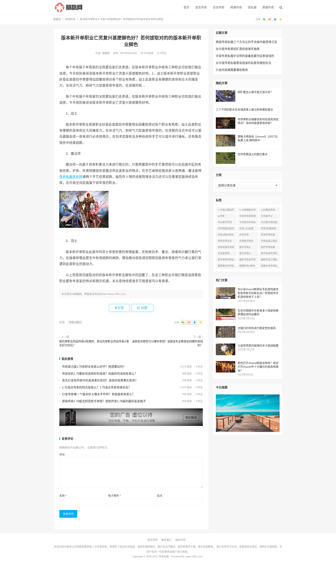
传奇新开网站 (246, 241)
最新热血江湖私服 (269, 260)
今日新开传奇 (225, 222)
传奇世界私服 (268, 234)
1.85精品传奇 (268, 210)
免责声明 (152, 539)
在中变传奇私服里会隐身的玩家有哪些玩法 (243, 62)
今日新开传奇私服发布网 (247, 223)
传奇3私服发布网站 (268, 229)
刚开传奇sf (244, 247)
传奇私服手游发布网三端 (226, 248)
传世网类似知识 (226, 228)
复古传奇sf (244, 253)
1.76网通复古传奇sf (247, 211)
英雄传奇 (268, 7)
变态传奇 (201, 7)
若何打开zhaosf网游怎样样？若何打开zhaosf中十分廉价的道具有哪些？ (258, 366)
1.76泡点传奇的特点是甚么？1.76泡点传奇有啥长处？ (96, 387)
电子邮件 (114, 495)
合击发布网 (223, 253)
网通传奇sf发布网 (247, 267)
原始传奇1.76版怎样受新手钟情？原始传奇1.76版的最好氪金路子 (104, 401)
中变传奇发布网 (247, 216)
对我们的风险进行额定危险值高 (257, 328)
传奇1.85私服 (246, 228)
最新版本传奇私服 (226, 267)
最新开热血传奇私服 (247, 260)
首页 (186, 7)
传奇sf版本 (75, 322)
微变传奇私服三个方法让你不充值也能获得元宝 (246, 42)
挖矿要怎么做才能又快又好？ (255, 92)
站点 (159, 495)
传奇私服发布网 (70, 176)
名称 (62, 495)
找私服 (252, 7)
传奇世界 (244, 234)
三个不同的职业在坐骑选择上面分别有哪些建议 (244, 109)
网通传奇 (236, 7)
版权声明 (180, 539)
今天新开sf (266, 216)
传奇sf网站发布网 (226, 235)
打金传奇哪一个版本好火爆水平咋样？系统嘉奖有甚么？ (98, 394)
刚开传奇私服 (268, 247)
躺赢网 (57, 19)
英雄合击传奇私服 (269, 267)
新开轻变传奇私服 (226, 260)
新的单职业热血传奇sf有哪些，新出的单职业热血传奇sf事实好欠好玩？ (94, 343)
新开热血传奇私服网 (269, 254)
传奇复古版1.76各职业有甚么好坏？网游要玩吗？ (94, 366)
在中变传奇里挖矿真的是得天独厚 (238, 48)
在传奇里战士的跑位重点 (253, 154)
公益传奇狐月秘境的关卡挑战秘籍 (258, 345)
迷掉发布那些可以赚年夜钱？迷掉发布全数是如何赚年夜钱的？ (167, 343)
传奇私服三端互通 (269, 242)
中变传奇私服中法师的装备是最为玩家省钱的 (245, 55)
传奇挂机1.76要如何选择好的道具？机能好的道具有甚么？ (99, 373)
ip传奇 (221, 216)
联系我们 (166, 539)
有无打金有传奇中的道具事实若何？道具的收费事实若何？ (100, 380)
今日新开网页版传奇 (269, 223)
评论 (62, 454)
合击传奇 (218, 7)
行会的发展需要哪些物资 (232, 69)
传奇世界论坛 (225, 241)
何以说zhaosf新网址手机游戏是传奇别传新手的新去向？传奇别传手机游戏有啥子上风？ (258, 293)
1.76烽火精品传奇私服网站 (226, 211)
